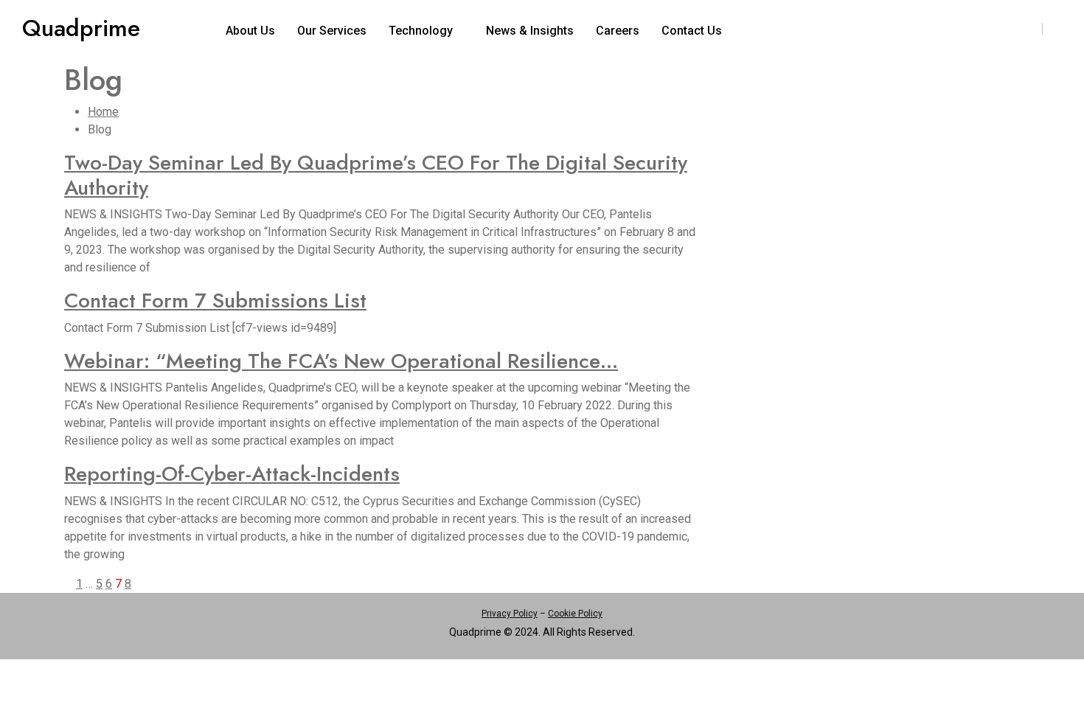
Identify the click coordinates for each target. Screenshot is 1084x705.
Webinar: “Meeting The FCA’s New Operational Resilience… (341, 361)
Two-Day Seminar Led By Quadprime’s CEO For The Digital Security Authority (375, 175)
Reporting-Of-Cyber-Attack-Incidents (232, 474)
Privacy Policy (510, 613)
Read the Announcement (959, 25)
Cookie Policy (575, 613)
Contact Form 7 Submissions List (215, 300)
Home (103, 112)
